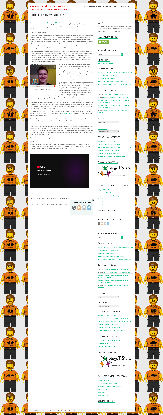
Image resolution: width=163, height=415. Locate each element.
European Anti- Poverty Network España (109, 196)
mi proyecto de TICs (67, 113)
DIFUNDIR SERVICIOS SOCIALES (108, 75)
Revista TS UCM (102, 392)
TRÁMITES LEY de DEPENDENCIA (108, 150)
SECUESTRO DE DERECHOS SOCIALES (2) (116, 94)
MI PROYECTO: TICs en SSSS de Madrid (109, 340)
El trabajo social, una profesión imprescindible (111, 81)
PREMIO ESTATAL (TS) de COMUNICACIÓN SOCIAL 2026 (115, 72)
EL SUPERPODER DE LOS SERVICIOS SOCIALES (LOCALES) (115, 84)
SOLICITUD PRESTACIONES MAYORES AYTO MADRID (114, 147)
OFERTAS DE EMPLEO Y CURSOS (108, 141)
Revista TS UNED (103, 395)
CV (98, 404)
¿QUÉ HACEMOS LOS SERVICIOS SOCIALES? (111, 156)
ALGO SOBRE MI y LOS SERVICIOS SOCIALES (97, 6)
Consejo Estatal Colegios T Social (107, 193)
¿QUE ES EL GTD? (103, 343)
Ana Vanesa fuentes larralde (106, 100)
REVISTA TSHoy (102, 389)
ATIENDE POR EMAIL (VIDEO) (107, 346)
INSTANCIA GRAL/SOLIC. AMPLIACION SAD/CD (113, 144)
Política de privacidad (127, 6)
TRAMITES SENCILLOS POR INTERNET (110, 153)
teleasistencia (73, 75)
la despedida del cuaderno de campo (57, 23)
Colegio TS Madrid (103, 190)
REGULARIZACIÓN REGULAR (107, 78)
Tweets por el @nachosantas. (106, 63)
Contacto (115, 6)
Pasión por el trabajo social (47, 6)
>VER (52, 123)
